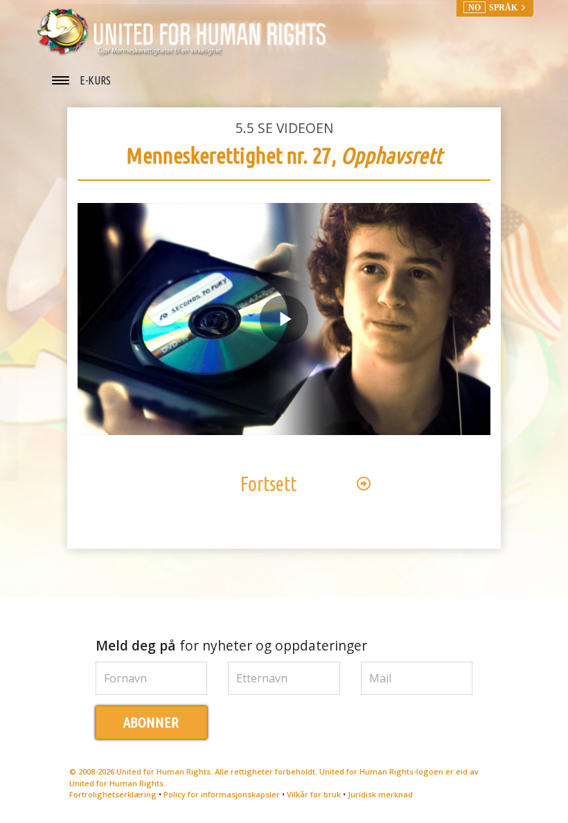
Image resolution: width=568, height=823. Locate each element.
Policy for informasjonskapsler (221, 794)
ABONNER (151, 722)
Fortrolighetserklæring (113, 794)
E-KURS (95, 80)
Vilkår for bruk (314, 794)
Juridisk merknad (380, 794)
